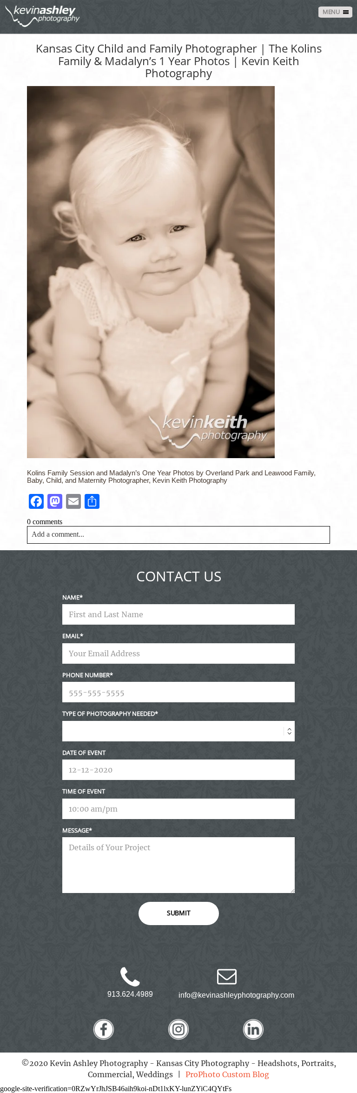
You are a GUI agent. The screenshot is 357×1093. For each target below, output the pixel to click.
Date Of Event (84, 752)
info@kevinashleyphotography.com (236, 995)
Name (70, 597)
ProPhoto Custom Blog (227, 1074)
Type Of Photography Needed (108, 713)
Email (71, 636)
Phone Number (86, 675)
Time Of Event (83, 791)
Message (75, 830)
